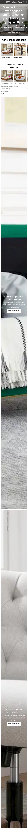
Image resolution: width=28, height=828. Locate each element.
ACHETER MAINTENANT (14, 310)
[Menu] (1, 1)
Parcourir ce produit (14, 32)
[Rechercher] (4, 2)
